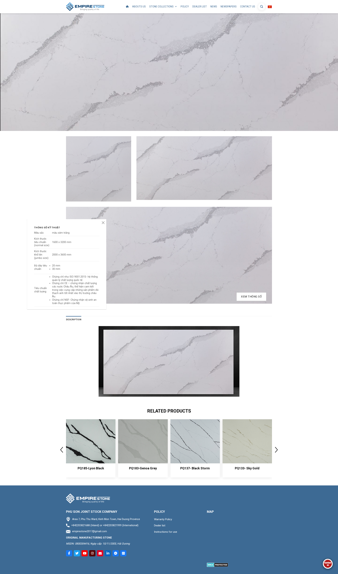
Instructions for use (165, 531)
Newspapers (229, 6)
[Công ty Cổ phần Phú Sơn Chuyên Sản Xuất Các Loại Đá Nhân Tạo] (85, 6)
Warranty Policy (163, 519)
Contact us (247, 6)
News (213, 6)
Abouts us (139, 6)
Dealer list (199, 6)
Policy (185, 6)
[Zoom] (141, 195)
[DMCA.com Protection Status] (217, 564)
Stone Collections (161, 6)
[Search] (261, 6)
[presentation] (61, 449)
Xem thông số (251, 296)
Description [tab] (73, 319)
